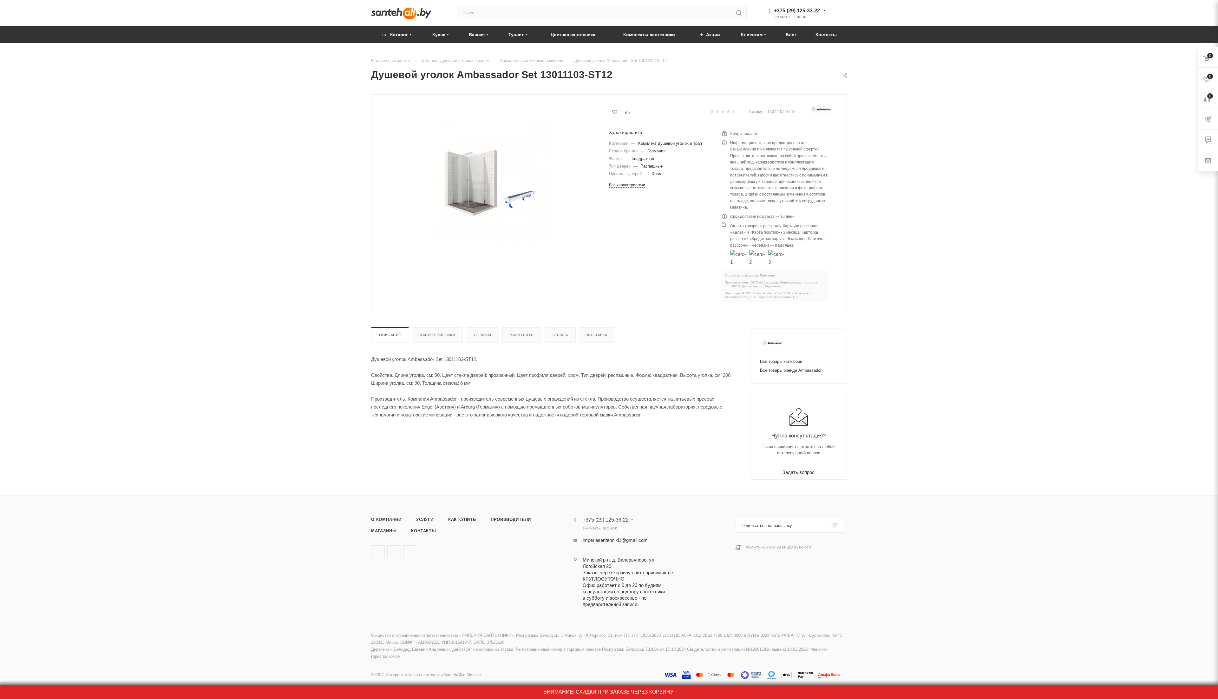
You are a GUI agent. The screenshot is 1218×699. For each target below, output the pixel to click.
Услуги (425, 519)
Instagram (410, 552)
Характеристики (437, 335)
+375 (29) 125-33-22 (797, 10)
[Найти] (739, 12)
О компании (386, 519)
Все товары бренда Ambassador (791, 370)
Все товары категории (781, 361)
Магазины (383, 531)
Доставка (597, 335)
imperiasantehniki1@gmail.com (615, 540)
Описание (390, 335)
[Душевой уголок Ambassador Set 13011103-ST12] (489, 183)
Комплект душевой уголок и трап (670, 143)
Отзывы (482, 335)
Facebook (394, 552)
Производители (511, 519)
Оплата (560, 335)
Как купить (522, 335)
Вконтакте (378, 552)
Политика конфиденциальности (778, 547)
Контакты (423, 531)
